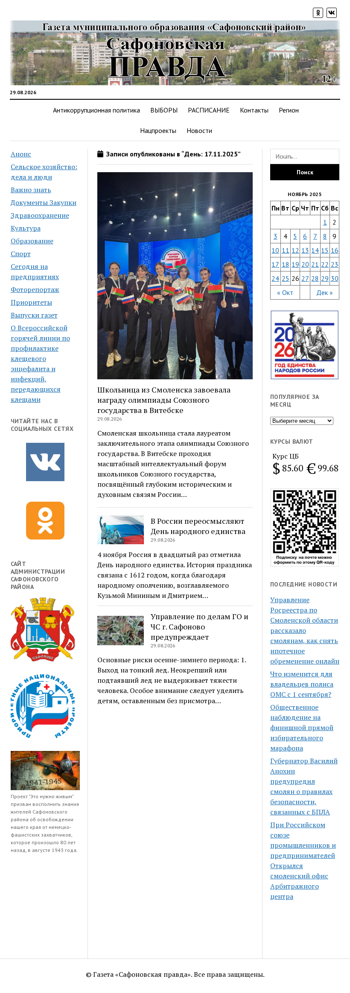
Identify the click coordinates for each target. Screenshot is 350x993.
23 (334, 264)
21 (315, 264)
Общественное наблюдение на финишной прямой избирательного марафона (301, 727)
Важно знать (31, 189)
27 (305, 278)
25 (285, 278)
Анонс (21, 154)
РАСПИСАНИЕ (209, 110)
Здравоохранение (40, 215)
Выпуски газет (34, 315)
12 (295, 250)
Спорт (21, 253)
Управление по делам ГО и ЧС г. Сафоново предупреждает (199, 626)
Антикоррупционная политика (96, 110)
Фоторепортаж (35, 289)
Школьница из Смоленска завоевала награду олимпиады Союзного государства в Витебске (163, 399)
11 (285, 250)
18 (285, 264)
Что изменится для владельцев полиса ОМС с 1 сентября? (301, 684)
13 (305, 250)
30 (334, 278)
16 (334, 250)
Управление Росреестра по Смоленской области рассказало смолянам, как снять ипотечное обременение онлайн (304, 630)
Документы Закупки (43, 202)
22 (325, 264)
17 (275, 264)
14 (315, 250)
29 (325, 278)
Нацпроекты (158, 130)
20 (305, 264)
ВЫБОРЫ (164, 110)
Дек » (324, 292)
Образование (32, 240)
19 (295, 264)
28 (315, 278)
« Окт (285, 292)
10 (275, 250)
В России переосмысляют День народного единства (198, 526)
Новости (199, 130)
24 (275, 278)
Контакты (254, 110)
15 (325, 250)
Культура (26, 228)
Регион (289, 110)
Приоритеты (31, 302)
